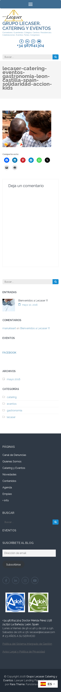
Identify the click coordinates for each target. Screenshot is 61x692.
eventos (12, 403)
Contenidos (9, 480)
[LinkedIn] (27, 41)
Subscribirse (13, 564)
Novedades (9, 474)
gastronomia (14, 410)
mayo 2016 (13, 379)
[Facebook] (21, 41)
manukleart (9, 328)
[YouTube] (39, 41)
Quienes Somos (11, 461)
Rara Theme (17, 684)
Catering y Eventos (13, 468)
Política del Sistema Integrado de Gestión (27, 643)
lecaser (11, 417)
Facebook (9, 352)
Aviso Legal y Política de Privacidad (23, 651)
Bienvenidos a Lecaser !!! (33, 300)
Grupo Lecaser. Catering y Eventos (26, 26)
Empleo (7, 493)
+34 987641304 (30, 45)
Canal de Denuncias (14, 455)
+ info (5, 500)
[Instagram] (33, 41)
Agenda (7, 487)
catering (12, 397)
